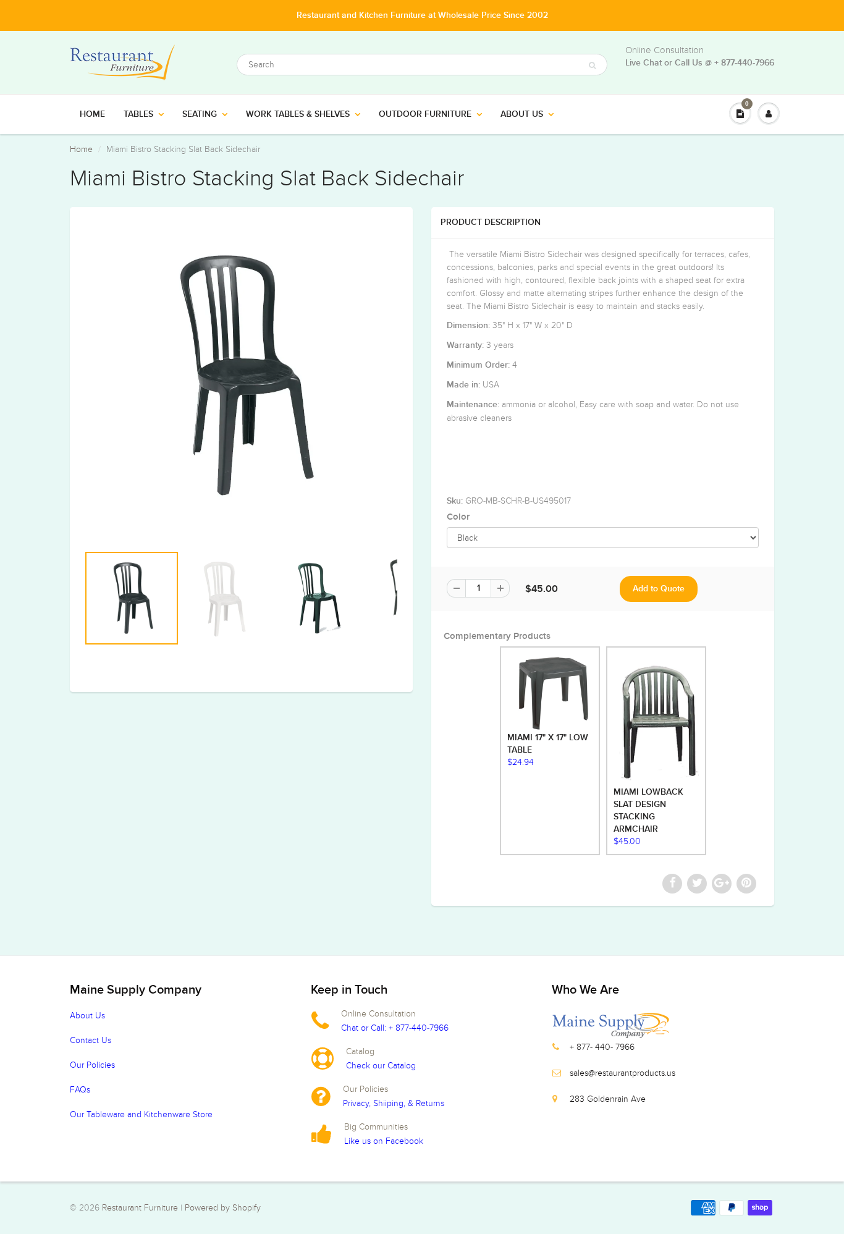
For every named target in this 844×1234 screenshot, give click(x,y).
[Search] (592, 65)
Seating (199, 114)
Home (92, 114)
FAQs (80, 1089)
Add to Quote (659, 589)
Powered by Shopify (223, 1207)
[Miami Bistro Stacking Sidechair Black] (241, 375)
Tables (138, 114)
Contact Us (90, 1040)
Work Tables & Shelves (298, 114)
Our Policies (92, 1065)
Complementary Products (497, 636)
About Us (521, 114)
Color (458, 517)
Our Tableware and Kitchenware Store (141, 1114)
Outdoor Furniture (425, 114)
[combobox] (422, 64)
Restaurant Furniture (141, 1207)
